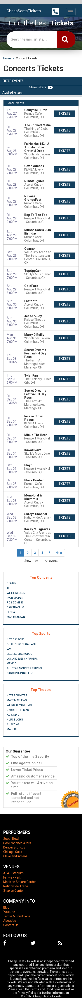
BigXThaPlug (15, 607)
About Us (9, 920)
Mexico (12, 663)
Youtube (9, 912)
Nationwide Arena (15, 886)
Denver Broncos (14, 847)
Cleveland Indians (15, 856)
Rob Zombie (15, 602)
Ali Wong (13, 724)
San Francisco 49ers (17, 843)
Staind (11, 583)
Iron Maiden (15, 597)
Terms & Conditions (16, 916)
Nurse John (15, 719)
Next (59, 553)
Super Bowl (11, 838)
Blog (6, 907)
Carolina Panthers (20, 673)
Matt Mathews (17, 700)
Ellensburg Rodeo (19, 653)
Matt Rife (13, 729)
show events (41, 560)
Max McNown (16, 617)
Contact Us (10, 925)
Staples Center (13, 890)
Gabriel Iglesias (18, 710)
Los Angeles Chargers (22, 658)
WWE (10, 649)
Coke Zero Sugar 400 (21, 644)
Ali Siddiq (13, 714)
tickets (65, 113)
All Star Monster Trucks (24, 668)
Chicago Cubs (12, 852)
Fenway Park (12, 877)
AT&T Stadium (13, 873)
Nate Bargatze (17, 695)
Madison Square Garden (20, 882)
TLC (9, 588)
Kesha (11, 612)
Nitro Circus (15, 639)
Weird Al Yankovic (19, 705)
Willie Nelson (16, 592)
